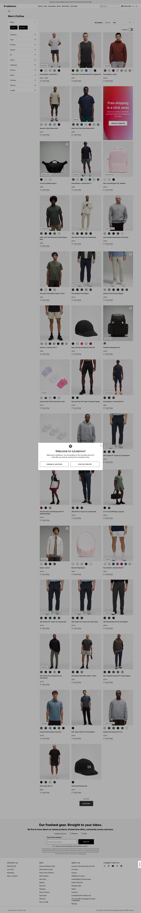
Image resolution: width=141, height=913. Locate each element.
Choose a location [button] (54, 464)
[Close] (101, 444)
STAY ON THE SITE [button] (85, 464)
